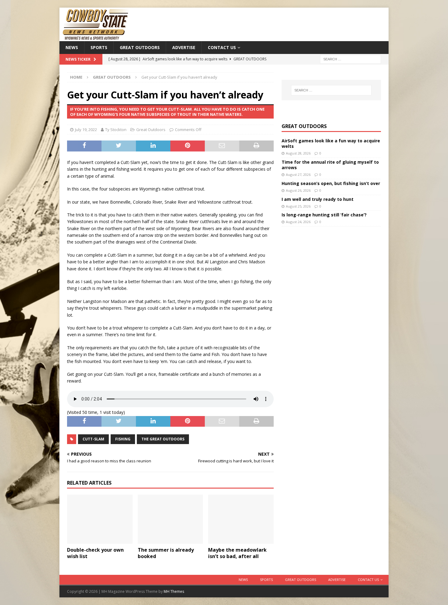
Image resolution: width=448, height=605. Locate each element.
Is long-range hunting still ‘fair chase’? (324, 215)
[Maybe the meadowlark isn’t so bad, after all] (241, 519)
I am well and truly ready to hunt (318, 199)
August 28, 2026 (298, 153)
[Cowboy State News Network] (96, 38)
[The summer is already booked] (170, 519)
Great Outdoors (140, 47)
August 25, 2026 (298, 206)
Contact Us (222, 47)
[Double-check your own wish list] (100, 519)
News (72, 47)
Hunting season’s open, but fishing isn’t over (331, 183)
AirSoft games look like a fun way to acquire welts (331, 143)
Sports (99, 47)
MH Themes (174, 591)
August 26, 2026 (298, 190)
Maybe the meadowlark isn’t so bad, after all (237, 553)
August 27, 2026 (298, 174)
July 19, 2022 (86, 129)
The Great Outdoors (162, 439)
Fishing (122, 439)
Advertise (183, 47)
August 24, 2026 (298, 221)
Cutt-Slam (93, 439)
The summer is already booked (166, 553)
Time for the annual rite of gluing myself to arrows (330, 164)
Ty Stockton (115, 129)
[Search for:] (350, 59)
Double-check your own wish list (95, 553)
